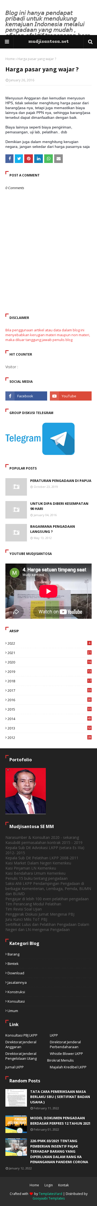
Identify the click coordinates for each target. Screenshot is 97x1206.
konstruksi (16, 991)
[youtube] (71, 396)
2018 (49, 681)
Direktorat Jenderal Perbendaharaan (65, 1044)
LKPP (54, 1035)
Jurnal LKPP (14, 1067)
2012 (49, 737)
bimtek (13, 963)
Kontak (63, 1185)
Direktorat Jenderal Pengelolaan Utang (21, 1056)
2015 (49, 709)
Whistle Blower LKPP (66, 1053)
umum (13, 1010)
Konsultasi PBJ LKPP (21, 1035)
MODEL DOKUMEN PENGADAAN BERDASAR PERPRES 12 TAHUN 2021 (60, 1120)
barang (13, 954)
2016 (49, 699)
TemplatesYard (50, 1193)
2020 (49, 662)
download (16, 973)
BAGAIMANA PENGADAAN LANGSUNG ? (52, 529)
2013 (49, 728)
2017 (49, 690)
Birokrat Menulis (60, 1060)
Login (48, 1185)
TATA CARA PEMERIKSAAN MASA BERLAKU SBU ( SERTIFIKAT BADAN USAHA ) (60, 1096)
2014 (49, 718)
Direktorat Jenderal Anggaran (20, 1044)
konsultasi (16, 1001)
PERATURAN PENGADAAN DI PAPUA (60, 480)
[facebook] (26, 396)
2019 (49, 671)
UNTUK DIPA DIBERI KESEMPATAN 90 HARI (59, 506)
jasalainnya (17, 982)
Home (10, 59)
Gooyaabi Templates (49, 1198)
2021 (49, 652)
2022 (49, 643)
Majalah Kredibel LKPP (68, 1067)
